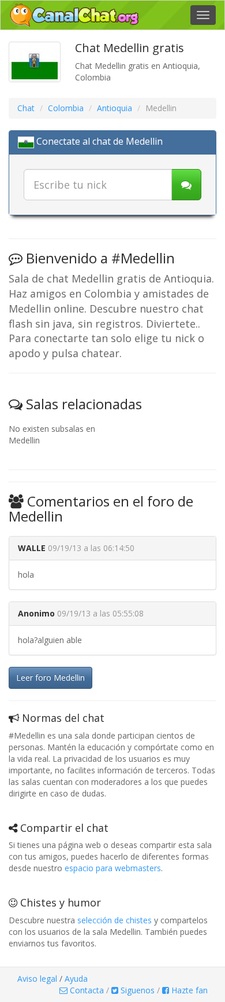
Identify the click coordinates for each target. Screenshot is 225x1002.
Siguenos (136, 990)
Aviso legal (37, 978)
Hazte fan (188, 990)
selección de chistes (114, 920)
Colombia (66, 107)
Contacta (86, 990)
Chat (26, 107)
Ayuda (76, 978)
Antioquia (114, 107)
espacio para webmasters (113, 867)
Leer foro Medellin (50, 677)
